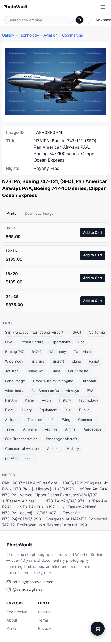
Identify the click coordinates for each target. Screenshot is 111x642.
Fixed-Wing (60, 419)
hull (68, 410)
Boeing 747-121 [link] (40, 181)
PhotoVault (15, 6)
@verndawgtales (27, 589)
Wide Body (14, 361)
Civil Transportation (21, 439)
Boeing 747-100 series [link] (60, 188)
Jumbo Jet (35, 371)
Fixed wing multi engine (53, 381)
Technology (29, 35)
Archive (51, 429)
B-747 (36, 351)
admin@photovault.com (33, 581)
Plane (29, 400)
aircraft (58, 361)
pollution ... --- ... (19, 458)
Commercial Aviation (22, 448)
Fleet (9, 410)
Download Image (39, 213)
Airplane (30, 429)
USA (8, 342)
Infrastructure (32, 342)
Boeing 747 (14, 351)
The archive (16, 612)
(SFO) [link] (67, 181)
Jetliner (11, 371)
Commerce (87, 419)
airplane (37, 361)
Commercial (72, 35)
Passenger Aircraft (61, 439)
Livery (27, 410)
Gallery (8, 35)
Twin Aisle (82, 351)
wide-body (14, 390)
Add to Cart (92, 232)
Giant (55, 371)
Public (84, 410)
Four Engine (78, 371)
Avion (46, 400)
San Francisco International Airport (34, 332)
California (97, 332)
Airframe (12, 419)
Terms (43, 620)
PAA (90, 390)
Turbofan (88, 381)
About (11, 620)
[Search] (79, 20)
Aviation (50, 35)
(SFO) (76, 332)
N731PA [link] (11, 181)
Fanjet (94, 361)
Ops (81, 342)
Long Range (15, 381)
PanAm (11, 400)
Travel (10, 429)
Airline (70, 429)
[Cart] (98, 629)
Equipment (49, 410)
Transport (35, 419)
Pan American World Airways (55, 390)
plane (76, 361)
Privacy (44, 628)
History (65, 400)
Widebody (57, 351)
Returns (44, 612)
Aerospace (93, 429)
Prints (11, 213)
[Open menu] (103, 7)
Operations (60, 342)
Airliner (53, 448)
